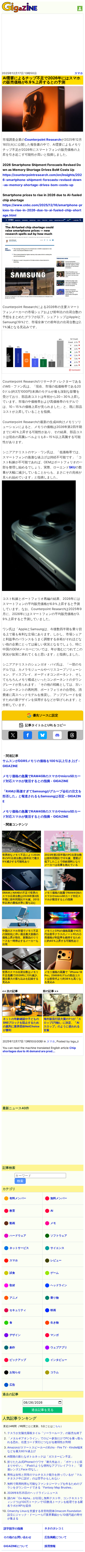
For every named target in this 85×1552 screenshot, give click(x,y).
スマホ (79, 73)
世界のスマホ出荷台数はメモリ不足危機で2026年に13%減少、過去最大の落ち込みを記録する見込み (21, 977)
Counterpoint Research (43, 139)
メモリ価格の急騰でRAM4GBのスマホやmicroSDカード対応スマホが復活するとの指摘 (62, 896)
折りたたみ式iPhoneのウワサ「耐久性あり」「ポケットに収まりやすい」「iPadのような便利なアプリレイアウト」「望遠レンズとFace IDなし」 (44, 1465)
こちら (56, 1426)
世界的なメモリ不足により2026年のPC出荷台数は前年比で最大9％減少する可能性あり (21, 858)
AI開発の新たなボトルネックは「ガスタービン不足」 (40, 1456)
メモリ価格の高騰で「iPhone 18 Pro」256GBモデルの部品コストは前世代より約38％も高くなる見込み (63, 977)
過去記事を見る (42, 1410)
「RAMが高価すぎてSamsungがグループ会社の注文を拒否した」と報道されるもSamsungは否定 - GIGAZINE (42, 796)
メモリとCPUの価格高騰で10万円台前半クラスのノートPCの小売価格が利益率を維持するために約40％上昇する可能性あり (62, 935)
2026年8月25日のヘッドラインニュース (32, 1492)
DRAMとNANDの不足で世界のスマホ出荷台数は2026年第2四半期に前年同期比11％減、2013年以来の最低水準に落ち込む (20, 897)
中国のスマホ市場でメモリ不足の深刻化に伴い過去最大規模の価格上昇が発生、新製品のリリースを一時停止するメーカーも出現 (20, 937)
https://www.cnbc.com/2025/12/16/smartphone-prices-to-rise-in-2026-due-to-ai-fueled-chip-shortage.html (42, 210)
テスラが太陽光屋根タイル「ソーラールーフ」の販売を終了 (44, 1433)
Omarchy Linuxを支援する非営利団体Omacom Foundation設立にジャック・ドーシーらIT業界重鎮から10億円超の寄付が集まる (44, 1514)
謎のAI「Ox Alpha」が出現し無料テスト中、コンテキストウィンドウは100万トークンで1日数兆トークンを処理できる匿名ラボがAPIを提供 (45, 1501)
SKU (72, 467)
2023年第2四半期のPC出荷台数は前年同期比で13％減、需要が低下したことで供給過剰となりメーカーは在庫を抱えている (63, 859)
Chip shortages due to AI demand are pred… (39, 1049)
